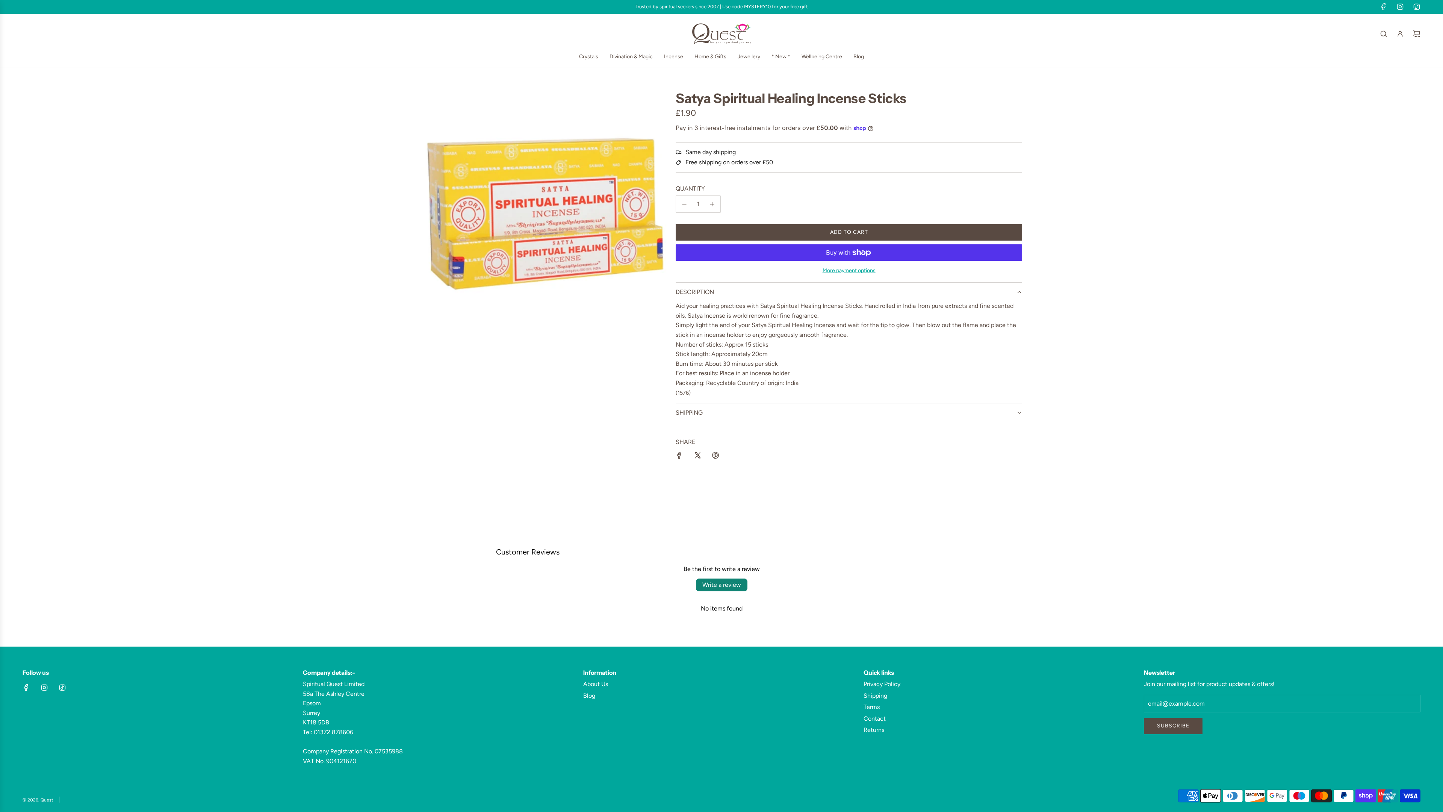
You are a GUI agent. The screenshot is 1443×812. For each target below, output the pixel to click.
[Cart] (1416, 34)
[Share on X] (697, 457)
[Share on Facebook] (679, 457)
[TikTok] (1416, 7)
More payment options (849, 270)
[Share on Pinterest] (715, 457)
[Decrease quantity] (684, 204)
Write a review (721, 584)
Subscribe (1173, 726)
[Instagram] (1400, 7)
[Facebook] (1383, 7)
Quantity (690, 188)
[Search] (1383, 34)
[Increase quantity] (712, 204)
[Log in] (1400, 34)
